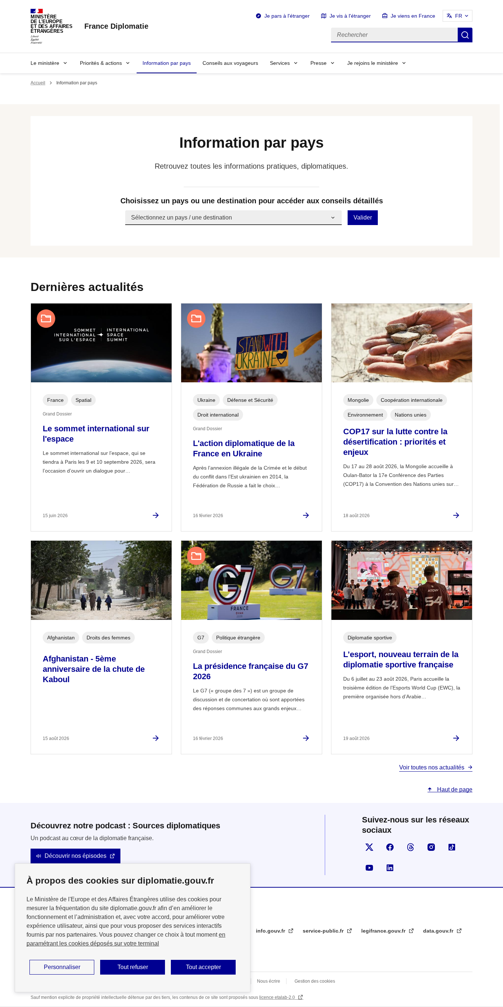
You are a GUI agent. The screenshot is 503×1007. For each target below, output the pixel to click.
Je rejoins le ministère (372, 63)
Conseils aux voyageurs (230, 63)
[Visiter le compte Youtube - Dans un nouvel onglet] (369, 867)
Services (280, 63)
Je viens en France (413, 16)
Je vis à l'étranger (350, 16)
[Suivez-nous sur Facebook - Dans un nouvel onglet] (390, 847)
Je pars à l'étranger (287, 16)
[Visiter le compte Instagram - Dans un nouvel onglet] (431, 847)
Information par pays (167, 63)
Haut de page (454, 789)
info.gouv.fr (271, 931)
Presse (318, 63)
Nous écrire (268, 981)
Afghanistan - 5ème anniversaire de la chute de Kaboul (94, 669)
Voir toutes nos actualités (431, 767)
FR (458, 16)
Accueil (38, 82)
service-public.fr (324, 931)
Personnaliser (62, 967)
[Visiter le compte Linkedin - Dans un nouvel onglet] (390, 867)
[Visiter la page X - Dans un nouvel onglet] (369, 847)
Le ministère (45, 63)
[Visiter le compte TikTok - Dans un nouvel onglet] (451, 847)
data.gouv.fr (439, 931)
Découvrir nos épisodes (75, 856)
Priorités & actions (101, 63)
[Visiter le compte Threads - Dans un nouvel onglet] (410, 847)
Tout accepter (203, 967)
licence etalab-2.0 (277, 997)
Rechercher (465, 35)
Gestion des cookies (315, 981)
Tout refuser (132, 967)
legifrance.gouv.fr (384, 931)
